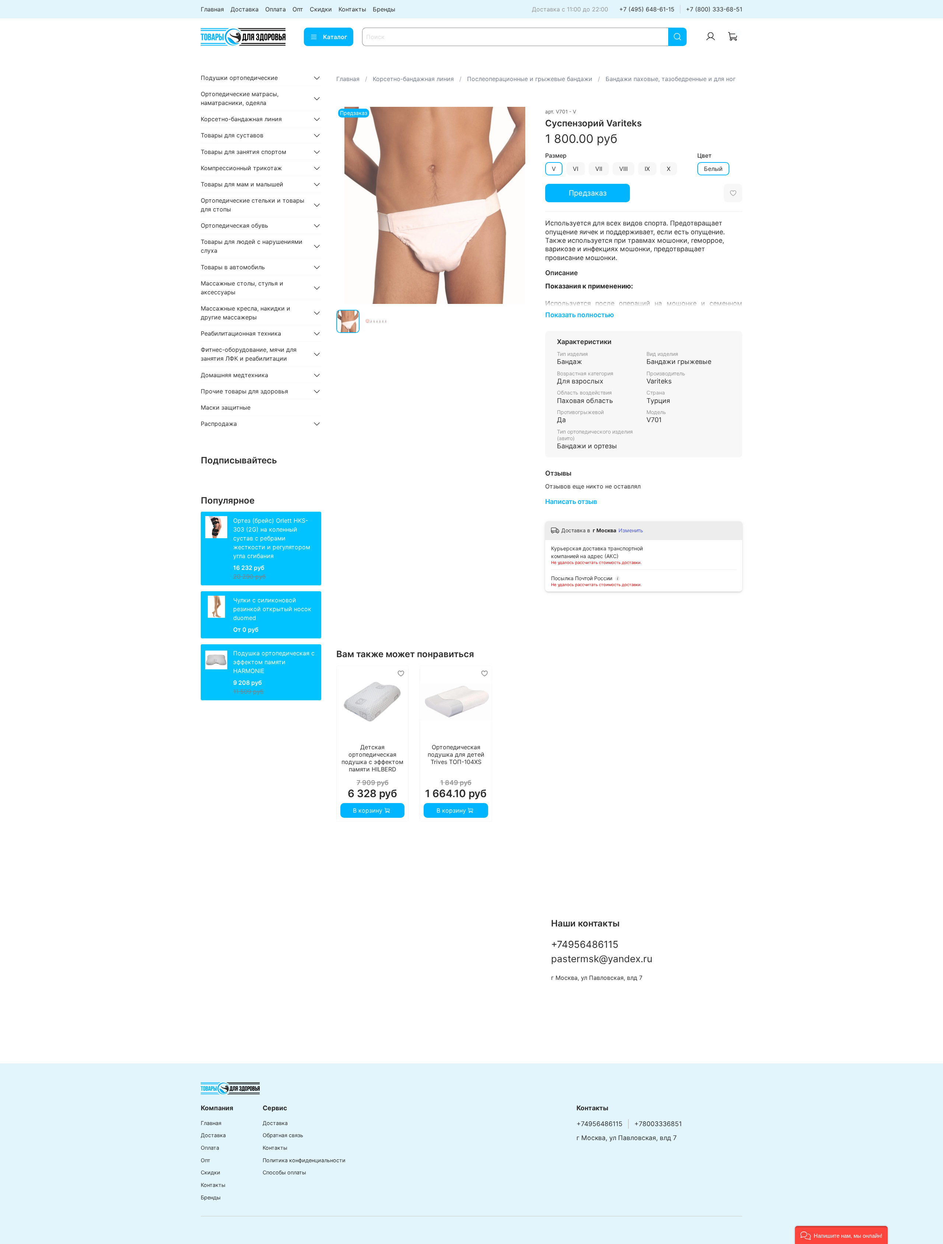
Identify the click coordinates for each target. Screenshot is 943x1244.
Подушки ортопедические (239, 77)
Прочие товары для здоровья (244, 391)
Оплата (275, 9)
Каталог (335, 37)
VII (598, 168)
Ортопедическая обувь (234, 225)
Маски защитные (225, 407)
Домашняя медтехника (234, 375)
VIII (623, 168)
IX (647, 168)
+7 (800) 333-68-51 (714, 9)
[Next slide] (521, 205)
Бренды (384, 9)
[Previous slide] (348, 205)
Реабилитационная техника (241, 333)
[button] (841, 1235)
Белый (713, 168)
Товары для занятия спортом (243, 151)
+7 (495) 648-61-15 (646, 9)
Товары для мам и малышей (242, 184)
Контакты (352, 9)
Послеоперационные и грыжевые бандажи (529, 79)
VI (575, 168)
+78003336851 (658, 1124)
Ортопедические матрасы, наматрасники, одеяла (239, 98)
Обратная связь (283, 1135)
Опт (297, 9)
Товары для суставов (232, 135)
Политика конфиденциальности (304, 1160)
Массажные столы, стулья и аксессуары (242, 288)
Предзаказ (588, 193)
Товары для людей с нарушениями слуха (251, 246)
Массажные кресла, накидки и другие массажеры (245, 313)
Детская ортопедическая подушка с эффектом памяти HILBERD (372, 758)
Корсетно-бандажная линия (413, 79)
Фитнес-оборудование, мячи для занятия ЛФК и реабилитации (249, 354)
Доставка (245, 9)
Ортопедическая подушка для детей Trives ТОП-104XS (455, 755)
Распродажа (219, 423)
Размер (556, 155)
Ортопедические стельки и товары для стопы (252, 205)
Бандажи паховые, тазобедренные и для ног (671, 79)
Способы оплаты (284, 1172)
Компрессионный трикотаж (241, 168)
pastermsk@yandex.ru (601, 958)
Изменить (630, 530)
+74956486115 (584, 944)
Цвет (704, 155)
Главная (212, 9)
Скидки (321, 9)
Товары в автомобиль (233, 267)
